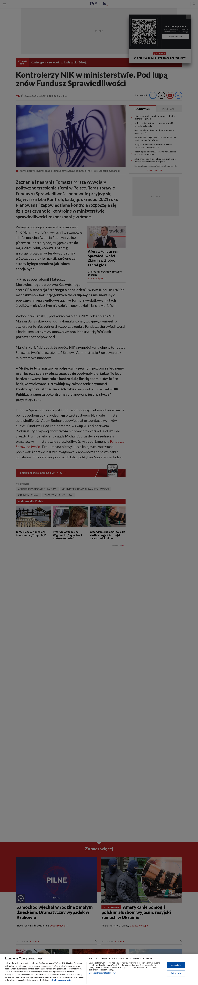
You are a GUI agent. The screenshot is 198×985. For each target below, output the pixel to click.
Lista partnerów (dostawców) (102, 973)
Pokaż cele (176, 973)
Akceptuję (176, 965)
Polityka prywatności (61, 980)
